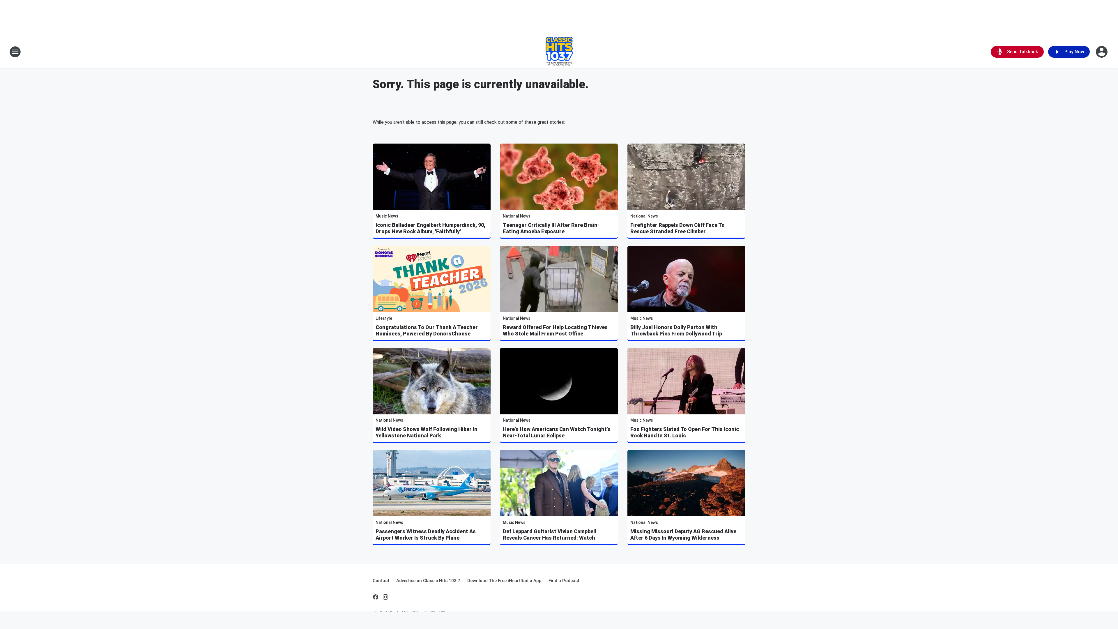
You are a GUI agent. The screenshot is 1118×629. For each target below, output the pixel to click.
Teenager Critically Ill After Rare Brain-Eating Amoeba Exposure (551, 228)
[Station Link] (559, 52)
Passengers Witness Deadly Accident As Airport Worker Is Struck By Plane (426, 534)
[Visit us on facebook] (375, 596)
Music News (387, 216)
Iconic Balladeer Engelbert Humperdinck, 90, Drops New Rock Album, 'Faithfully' (430, 228)
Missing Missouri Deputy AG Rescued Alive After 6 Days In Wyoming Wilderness (683, 534)
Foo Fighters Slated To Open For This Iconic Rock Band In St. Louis (684, 432)
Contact (381, 580)
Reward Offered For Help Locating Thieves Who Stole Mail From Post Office (555, 330)
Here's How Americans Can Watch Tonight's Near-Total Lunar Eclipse (557, 432)
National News (516, 216)
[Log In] (1102, 52)
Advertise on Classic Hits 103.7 (428, 580)
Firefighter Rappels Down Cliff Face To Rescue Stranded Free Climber (677, 228)
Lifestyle (384, 318)
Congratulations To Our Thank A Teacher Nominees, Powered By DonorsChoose (427, 330)
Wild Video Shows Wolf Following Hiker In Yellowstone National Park (426, 432)
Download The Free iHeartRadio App (504, 580)
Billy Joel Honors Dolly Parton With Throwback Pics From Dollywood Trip (676, 330)
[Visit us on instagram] (385, 596)
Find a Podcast (564, 580)
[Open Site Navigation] (15, 52)
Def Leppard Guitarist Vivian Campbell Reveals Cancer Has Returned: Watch (549, 534)
